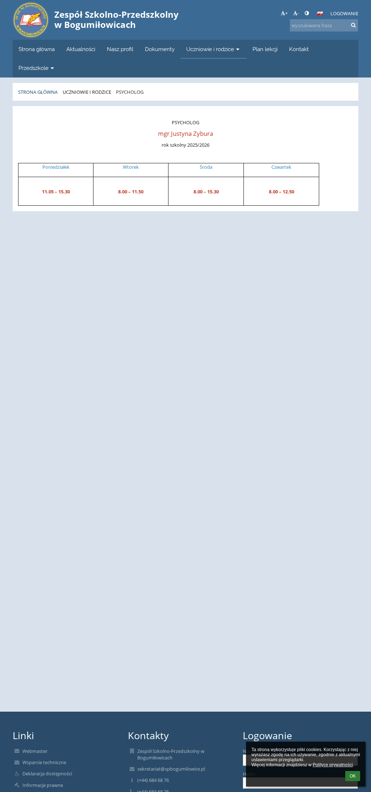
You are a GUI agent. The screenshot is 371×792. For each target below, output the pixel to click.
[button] (307, 13)
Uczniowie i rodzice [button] (210, 49)
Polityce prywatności (333, 764)
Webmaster (34, 751)
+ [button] (286, 13)
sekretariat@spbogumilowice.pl (171, 769)
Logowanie (344, 13)
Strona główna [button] (36, 49)
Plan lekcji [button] (265, 49)
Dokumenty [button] (160, 49)
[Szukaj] (353, 25)
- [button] (298, 13)
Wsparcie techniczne (44, 762)
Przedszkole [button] (33, 68)
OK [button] (353, 776)
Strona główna (38, 92)
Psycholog (129, 92)
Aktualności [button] (80, 49)
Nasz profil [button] (120, 49)
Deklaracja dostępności (47, 773)
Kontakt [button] (299, 49)
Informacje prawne (42, 785)
